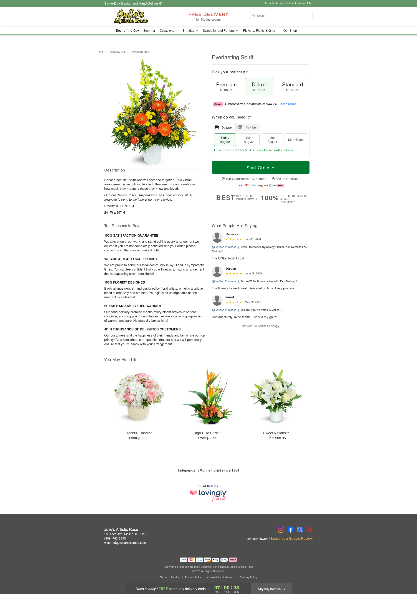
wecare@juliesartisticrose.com (125, 542)
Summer (149, 30)
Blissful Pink (248, 310)
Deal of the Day (127, 30)
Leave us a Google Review (292, 538)
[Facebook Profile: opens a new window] (291, 529)
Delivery (227, 127)
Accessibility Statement (220, 577)
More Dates (296, 139)
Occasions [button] (167, 30)
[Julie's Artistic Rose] (135, 16)
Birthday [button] (189, 30)
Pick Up (250, 127)
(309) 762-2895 (115, 538)
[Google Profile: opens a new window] (300, 529)
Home (100, 51)
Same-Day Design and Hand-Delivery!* (133, 3)
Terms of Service (170, 577)
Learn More (287, 103)
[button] (405, 575)
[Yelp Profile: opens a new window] (310, 529)
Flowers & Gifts (117, 51)
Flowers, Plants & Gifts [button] (259, 30)
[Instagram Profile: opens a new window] (281, 529)
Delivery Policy (248, 577)
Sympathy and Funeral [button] (219, 30)
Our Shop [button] (290, 30)
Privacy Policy (193, 577)
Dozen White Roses (253, 281)
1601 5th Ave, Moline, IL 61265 (125, 534)
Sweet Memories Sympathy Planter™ (264, 247)
